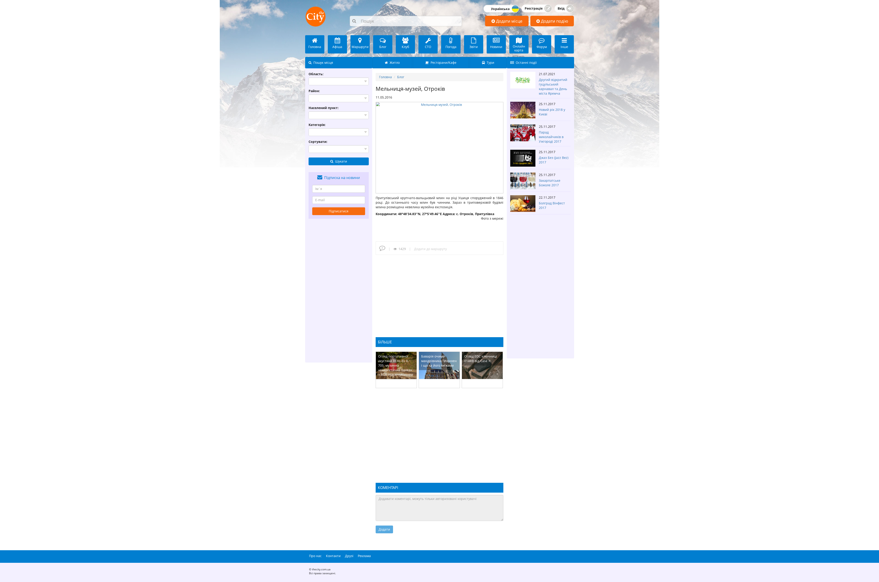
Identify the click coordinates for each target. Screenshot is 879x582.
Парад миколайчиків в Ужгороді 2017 (551, 137)
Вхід (561, 8)
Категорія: (317, 125)
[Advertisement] (339, 290)
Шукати (340, 161)
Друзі (349, 556)
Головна (385, 77)
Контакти (333, 556)
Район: (314, 91)
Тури (489, 62)
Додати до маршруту (430, 249)
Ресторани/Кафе (442, 62)
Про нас (315, 556)
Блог (400, 77)
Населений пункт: (324, 108)
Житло (394, 62)
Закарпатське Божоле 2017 (549, 182)
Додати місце (508, 21)
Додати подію (554, 21)
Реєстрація (534, 8)
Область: (316, 74)
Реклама (364, 556)
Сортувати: (318, 141)
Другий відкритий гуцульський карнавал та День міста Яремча (553, 86)
